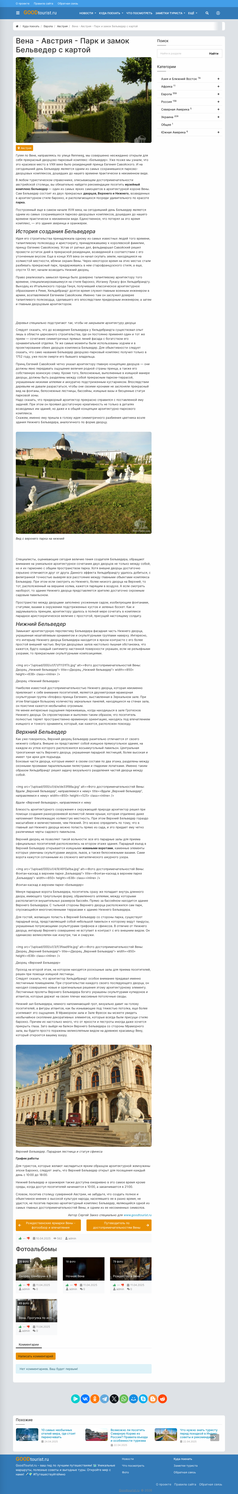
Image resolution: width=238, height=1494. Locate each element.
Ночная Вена (75, 1276)
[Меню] (18, 13)
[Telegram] (104, 1398)
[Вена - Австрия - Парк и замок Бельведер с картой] (84, 100)
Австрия (25, 148)
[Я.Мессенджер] (75, 1398)
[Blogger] (152, 1398)
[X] (114, 1398)
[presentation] (23, 1437)
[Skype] (143, 1398)
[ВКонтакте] (85, 1398)
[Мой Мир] (133, 1398)
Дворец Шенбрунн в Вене (37, 1276)
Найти (213, 53)
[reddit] (162, 1398)
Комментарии (29, 1344)
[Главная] (17, 26)
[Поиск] (207, 13)
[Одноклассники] (94, 1398)
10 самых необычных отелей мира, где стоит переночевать (58, 1433)
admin (72, 1238)
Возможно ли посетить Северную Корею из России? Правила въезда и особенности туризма (129, 1435)
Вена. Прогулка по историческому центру (50, 1318)
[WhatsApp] (123, 1398)
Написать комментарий (35, 1356)
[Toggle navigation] (218, 13)
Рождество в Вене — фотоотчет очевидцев (145, 1276)
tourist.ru (40, 12)
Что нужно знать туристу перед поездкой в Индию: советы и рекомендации (199, 1433)
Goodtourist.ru (129, 1490)
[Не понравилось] (28, 1238)
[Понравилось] (20, 1238)
